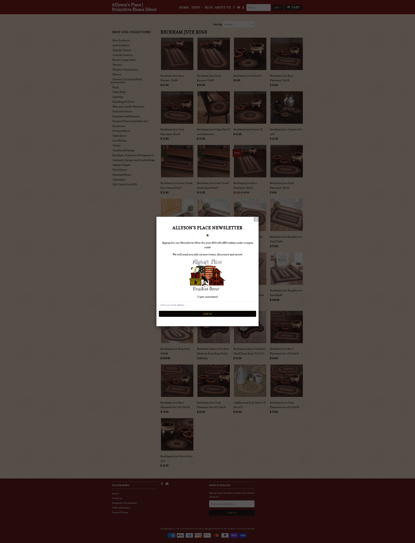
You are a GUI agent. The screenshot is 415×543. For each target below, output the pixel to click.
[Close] (256, 219)
